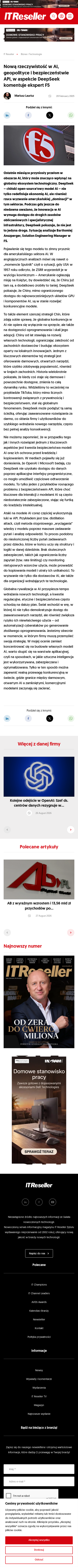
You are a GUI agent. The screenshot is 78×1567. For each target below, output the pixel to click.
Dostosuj (39, 1550)
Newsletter (39, 1319)
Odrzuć (39, 1559)
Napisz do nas (37, 1253)
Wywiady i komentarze (39, 1379)
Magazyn (39, 1405)
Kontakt (39, 1328)
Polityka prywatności (39, 1337)
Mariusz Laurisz (24, 96)
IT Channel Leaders (39, 1293)
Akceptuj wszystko (39, 1540)
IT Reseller (9, 54)
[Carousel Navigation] (39, 829)
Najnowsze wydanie (39, 1414)
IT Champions (39, 1285)
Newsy (39, 1370)
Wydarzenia (39, 1388)
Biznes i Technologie (31, 54)
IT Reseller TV (39, 1396)
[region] (39, 1533)
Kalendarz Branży (39, 1311)
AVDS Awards (39, 1302)
